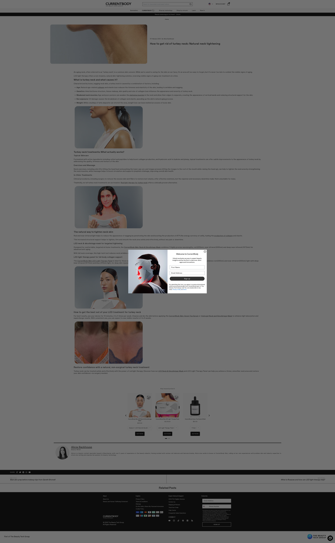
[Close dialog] (205, 251)
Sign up (187, 279)
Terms (185, 289)
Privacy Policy (177, 289)
